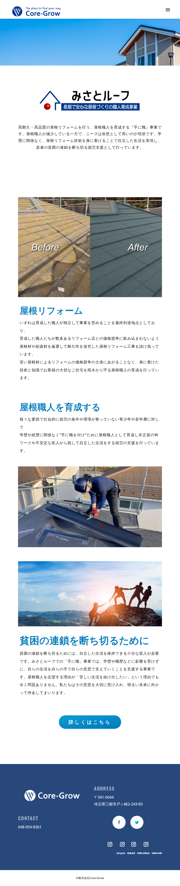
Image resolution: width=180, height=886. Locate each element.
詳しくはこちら (90, 722)
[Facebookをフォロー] (119, 822)
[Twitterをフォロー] (136, 822)
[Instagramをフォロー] (110, 844)
